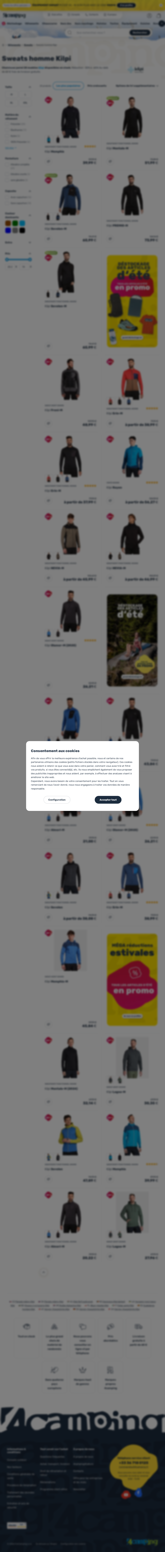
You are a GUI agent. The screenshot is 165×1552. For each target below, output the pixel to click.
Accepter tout (108, 799)
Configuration (57, 799)
